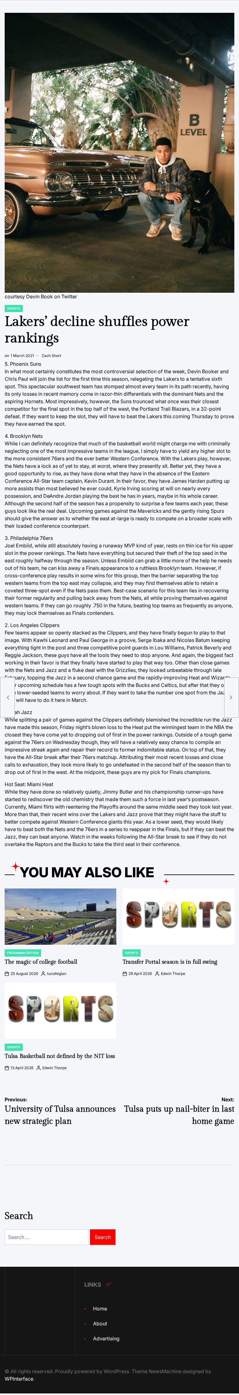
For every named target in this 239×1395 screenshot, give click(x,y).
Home (100, 1308)
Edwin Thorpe (173, 973)
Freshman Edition (23, 953)
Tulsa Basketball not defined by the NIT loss (60, 1056)
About (100, 1323)
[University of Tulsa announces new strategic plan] (7, 697)
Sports (13, 308)
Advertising (106, 1338)
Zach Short (51, 355)
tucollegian (56, 973)
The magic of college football (41, 962)
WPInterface (19, 1379)
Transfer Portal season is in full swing (170, 962)
